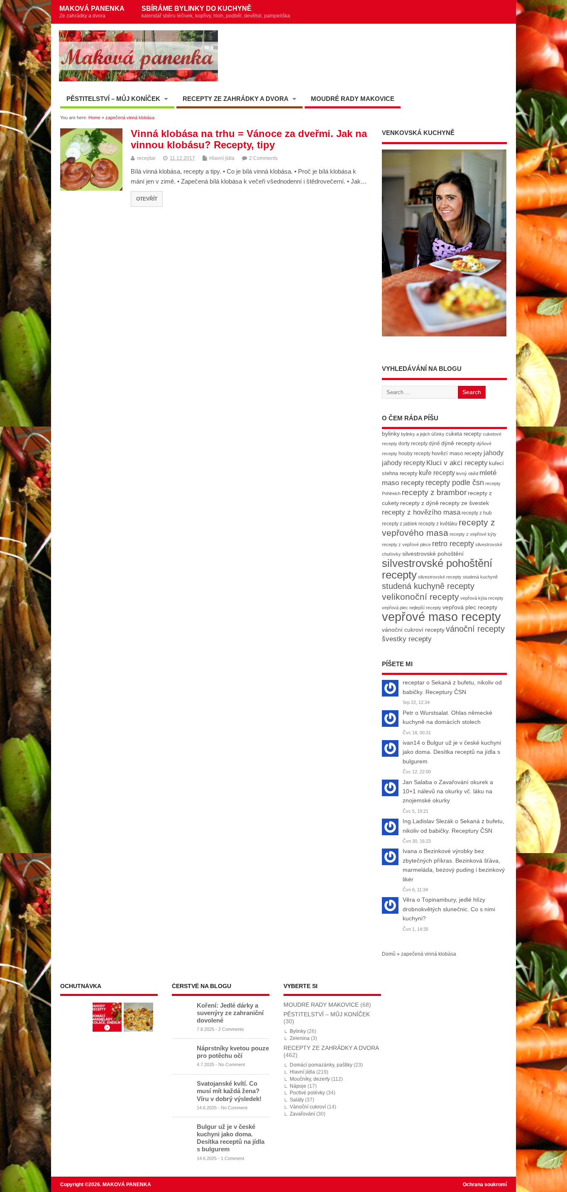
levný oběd (467, 473)
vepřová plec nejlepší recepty (411, 607)
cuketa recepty (463, 434)
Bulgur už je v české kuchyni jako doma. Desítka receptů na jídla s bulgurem (452, 752)
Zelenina (300, 1038)
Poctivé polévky (307, 1093)
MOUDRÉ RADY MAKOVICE (352, 98)
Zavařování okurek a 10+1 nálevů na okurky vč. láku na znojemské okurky (448, 791)
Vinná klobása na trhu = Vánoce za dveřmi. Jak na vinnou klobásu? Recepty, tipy (249, 139)
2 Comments (263, 158)
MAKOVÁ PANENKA (92, 12)
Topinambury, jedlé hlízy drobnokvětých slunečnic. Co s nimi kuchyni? (449, 909)
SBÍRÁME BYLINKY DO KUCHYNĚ (216, 12)
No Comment (231, 1064)
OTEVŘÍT (146, 198)
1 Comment (232, 1158)
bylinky (391, 433)
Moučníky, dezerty (310, 1079)
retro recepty (453, 543)
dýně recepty (458, 443)
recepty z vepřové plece (406, 544)
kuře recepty (437, 472)
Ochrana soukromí (485, 1184)
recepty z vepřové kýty (473, 534)
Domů (389, 954)
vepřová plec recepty (469, 607)
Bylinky (298, 1031)
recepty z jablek (399, 524)
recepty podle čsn (454, 482)
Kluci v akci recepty (457, 463)
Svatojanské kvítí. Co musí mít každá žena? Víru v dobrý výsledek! (229, 1091)
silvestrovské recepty (440, 576)
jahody (493, 452)
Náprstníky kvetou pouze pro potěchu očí (233, 1052)
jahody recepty (403, 462)
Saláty (297, 1100)
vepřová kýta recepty (481, 598)
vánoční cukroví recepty (413, 629)
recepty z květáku (437, 524)
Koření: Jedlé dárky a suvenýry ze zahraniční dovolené (230, 1013)
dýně (434, 443)
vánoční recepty (475, 628)
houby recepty (414, 453)
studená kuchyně (480, 576)
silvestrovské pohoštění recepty (437, 569)
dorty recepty (413, 443)
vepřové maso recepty (441, 616)
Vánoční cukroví (308, 1107)
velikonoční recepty (420, 597)
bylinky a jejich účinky (423, 434)
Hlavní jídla (222, 158)
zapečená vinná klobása (428, 954)
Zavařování (302, 1114)
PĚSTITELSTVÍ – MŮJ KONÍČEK (113, 98)
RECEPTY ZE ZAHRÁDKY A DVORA (235, 98)
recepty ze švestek (464, 503)
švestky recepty (407, 639)
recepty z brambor (434, 492)
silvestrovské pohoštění (433, 553)
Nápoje (298, 1086)
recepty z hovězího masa (421, 512)
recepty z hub (477, 513)
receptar (146, 158)
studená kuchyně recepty (428, 586)
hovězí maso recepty (457, 453)
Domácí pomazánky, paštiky (321, 1065)
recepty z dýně (419, 503)
